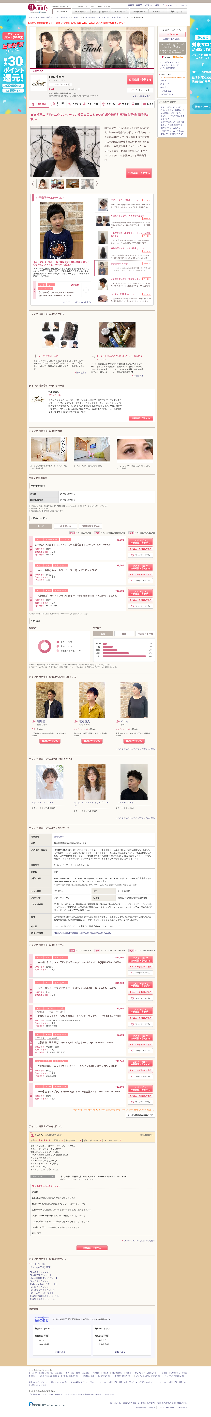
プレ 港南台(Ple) (35, 1394)
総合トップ (33, 17)
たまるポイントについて (170, 62)
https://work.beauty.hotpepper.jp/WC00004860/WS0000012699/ (82, 933)
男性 (124, 633)
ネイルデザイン (166, 94)
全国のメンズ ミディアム (38, 1382)
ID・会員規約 (141, 1407)
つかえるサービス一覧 (169, 65)
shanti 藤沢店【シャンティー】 (44, 1278)
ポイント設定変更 (167, 68)
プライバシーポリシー (166, 1407)
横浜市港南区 (117, 1373)
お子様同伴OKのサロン (123, 1376)
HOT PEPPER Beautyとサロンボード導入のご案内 (132, 1403)
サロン (163, 80)
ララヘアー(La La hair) (51, 1394)
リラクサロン (139, 11)
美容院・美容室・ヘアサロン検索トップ (146, 5)
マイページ (172, 5)
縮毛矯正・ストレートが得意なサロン (97, 1376)
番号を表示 (59, 836)
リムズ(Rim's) (66, 1394)
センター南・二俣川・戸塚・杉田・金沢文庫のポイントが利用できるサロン (126, 1382)
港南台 (128, 1373)
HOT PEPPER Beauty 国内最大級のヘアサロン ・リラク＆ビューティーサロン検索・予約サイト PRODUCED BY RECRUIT (39, 8)
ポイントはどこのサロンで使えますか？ (172, 117)
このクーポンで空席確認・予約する (140, 541)
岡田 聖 (41, 721)
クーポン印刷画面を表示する (140, 1115)
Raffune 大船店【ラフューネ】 (44, 1284)
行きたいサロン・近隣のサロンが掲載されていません (172, 111)
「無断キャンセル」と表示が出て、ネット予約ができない (172, 132)
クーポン (163, 87)
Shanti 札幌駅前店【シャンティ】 (45, 1296)
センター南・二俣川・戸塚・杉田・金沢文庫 (45, 1373)
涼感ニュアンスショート (42, 802)
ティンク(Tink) (37, 1264)
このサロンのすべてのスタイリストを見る (136, 749)
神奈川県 (96, 1373)
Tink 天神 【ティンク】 (42, 1293)
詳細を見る (81, 372)
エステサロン (158, 11)
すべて (40, 526)
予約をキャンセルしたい (171, 128)
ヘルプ (184, 5)
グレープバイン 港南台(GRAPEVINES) (86, 1394)
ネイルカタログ (120, 11)
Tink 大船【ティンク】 (40, 1281)
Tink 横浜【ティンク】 (40, 1272)
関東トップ (78, 17)
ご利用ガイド (182, 1407)
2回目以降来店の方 (91, 526)
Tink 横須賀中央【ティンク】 (43, 1290)
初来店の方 (65, 526)
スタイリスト (165, 84)
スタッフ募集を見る (141, 96)
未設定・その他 (145, 633)
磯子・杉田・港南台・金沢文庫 (77, 1373)
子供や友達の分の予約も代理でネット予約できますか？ (172, 123)
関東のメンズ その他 (59, 1382)
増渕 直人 (84, 721)
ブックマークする (142, 90)
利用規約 (152, 1407)
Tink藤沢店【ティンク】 (41, 1275)
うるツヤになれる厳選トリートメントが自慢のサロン (59, 1376)
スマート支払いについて (171, 107)
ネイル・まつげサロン (100, 11)
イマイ (125, 721)
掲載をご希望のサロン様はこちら (172, 1403)
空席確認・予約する (140, 79)
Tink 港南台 (56, 76)
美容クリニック (178, 11)
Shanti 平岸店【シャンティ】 (43, 1299)
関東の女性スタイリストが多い (82, 1382)
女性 (103, 633)
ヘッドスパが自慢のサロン (175, 1376)
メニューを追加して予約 (141, 549)
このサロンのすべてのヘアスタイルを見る (136, 818)
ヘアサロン (62, 11)
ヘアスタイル (81, 11)
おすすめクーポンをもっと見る (77, 302)
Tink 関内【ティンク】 (40, 1287)
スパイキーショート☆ (126, 802)
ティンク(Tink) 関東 (40, 1267)
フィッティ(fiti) (108, 1394)
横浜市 (105, 1373)
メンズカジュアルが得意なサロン (148, 1376)
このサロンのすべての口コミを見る (139, 1240)
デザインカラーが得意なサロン (146, 1373)
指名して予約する (50, 741)
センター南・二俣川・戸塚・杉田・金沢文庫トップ (104, 17)
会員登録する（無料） (172, 39)
